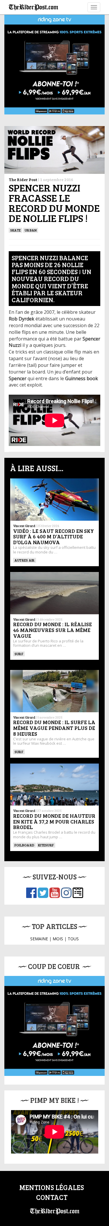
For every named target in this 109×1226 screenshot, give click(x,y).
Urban (31, 230)
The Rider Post (23, 179)
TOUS (73, 938)
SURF (19, 653)
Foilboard (24, 845)
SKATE (15, 230)
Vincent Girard (24, 526)
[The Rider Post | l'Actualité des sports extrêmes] (33, 7)
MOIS (58, 938)
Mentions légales (51, 1187)
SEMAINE (39, 938)
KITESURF (46, 845)
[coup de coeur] (54, 1026)
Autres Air (25, 560)
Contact (51, 1197)
